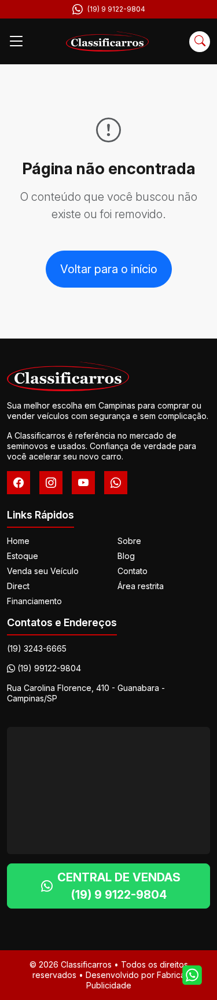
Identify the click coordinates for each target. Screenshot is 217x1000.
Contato (132, 571)
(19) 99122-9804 (49, 668)
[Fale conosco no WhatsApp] (192, 975)
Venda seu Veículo (43, 571)
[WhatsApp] (115, 482)
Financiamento (34, 601)
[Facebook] (18, 482)
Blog (126, 556)
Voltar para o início (108, 269)
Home (18, 541)
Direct (18, 586)
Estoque (22, 556)
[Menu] (16, 42)
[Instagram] (50, 482)
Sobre (129, 541)
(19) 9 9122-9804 (116, 9)
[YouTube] (83, 482)
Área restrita (140, 586)
